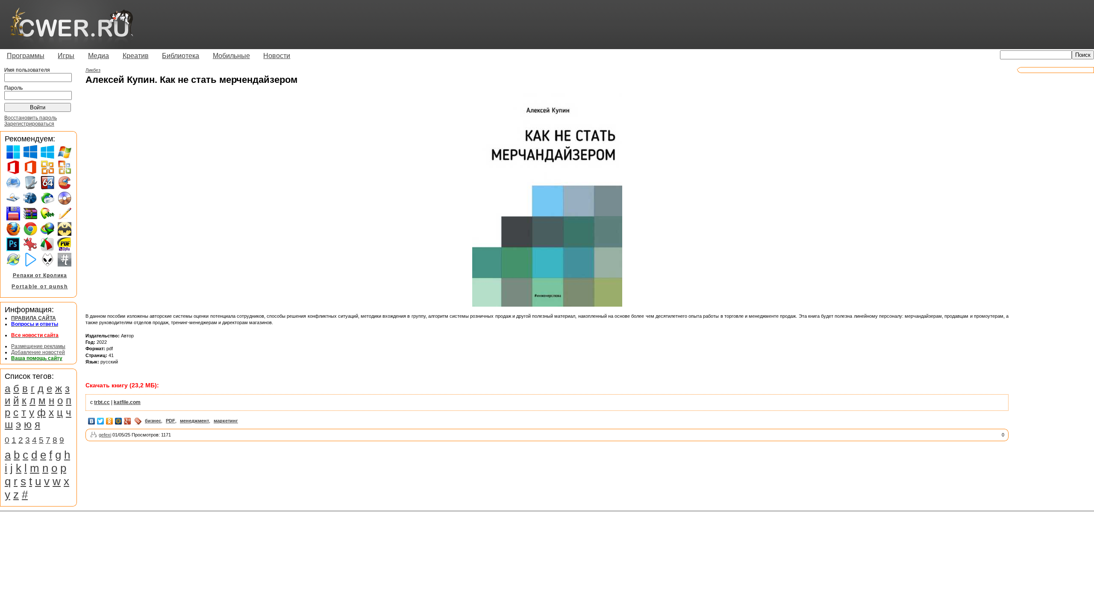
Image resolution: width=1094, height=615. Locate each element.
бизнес (153, 420)
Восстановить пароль (30, 118)
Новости (276, 55)
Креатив (136, 55)
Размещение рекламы (38, 346)
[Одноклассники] (109, 421)
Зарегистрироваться (29, 124)
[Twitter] (100, 421)
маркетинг (226, 420)
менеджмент (194, 420)
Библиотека (180, 55)
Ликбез (92, 70)
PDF (170, 420)
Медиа (98, 55)
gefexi (105, 434)
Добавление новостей (38, 352)
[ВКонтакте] (91, 421)
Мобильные (231, 55)
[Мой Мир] (118, 421)
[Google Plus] (127, 421)
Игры (66, 55)
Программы (25, 55)
